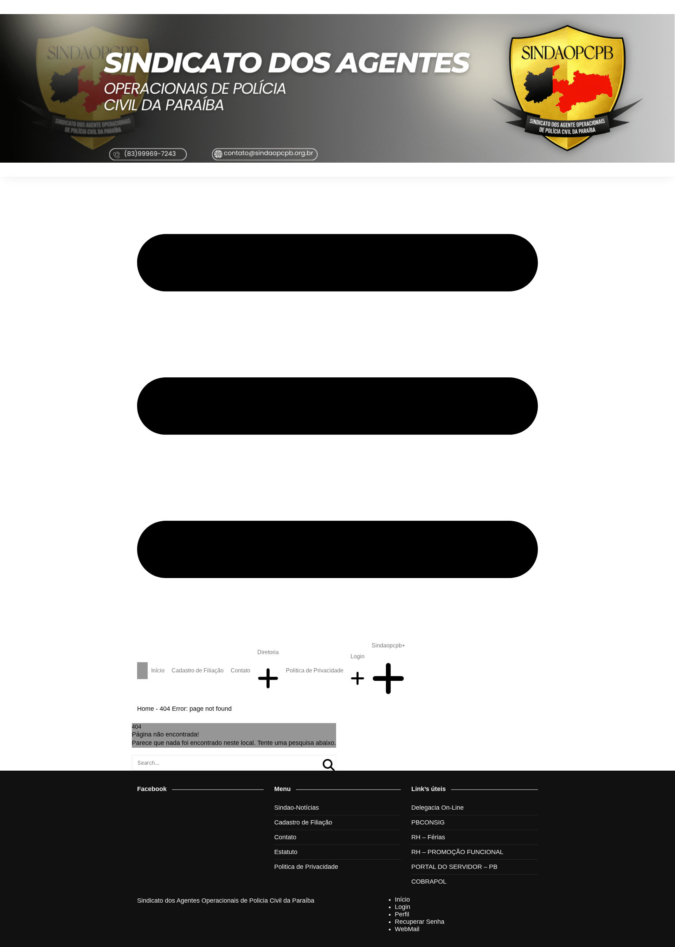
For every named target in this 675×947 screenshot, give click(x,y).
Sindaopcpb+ (388, 645)
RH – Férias (428, 837)
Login (358, 656)
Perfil (402, 914)
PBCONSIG (428, 822)
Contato (240, 670)
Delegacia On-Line (437, 807)
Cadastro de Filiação (198, 670)
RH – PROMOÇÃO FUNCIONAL (457, 851)
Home (145, 708)
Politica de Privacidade (314, 670)
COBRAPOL (428, 881)
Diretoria (268, 652)
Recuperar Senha (419, 921)
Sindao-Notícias (296, 807)
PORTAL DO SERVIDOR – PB (454, 866)
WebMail (407, 929)
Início (158, 670)
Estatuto (285, 851)
